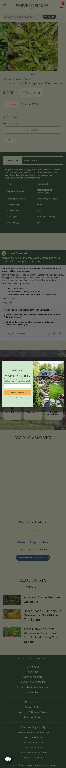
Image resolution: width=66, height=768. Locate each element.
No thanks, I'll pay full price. (17, 397)
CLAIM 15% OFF (17, 392)
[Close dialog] (62, 362)
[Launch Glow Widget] (8, 760)
